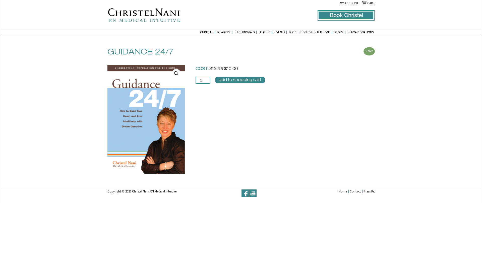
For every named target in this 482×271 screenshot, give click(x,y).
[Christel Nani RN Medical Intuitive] (143, 14)
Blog (293, 32)
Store (340, 32)
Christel (207, 32)
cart (371, 3)
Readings (225, 32)
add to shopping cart (240, 80)
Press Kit (369, 191)
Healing (266, 32)
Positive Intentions (316, 32)
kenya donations (361, 32)
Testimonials (246, 32)
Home (344, 191)
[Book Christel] (346, 19)
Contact (356, 191)
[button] (176, 73)
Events (281, 32)
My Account (349, 3)
